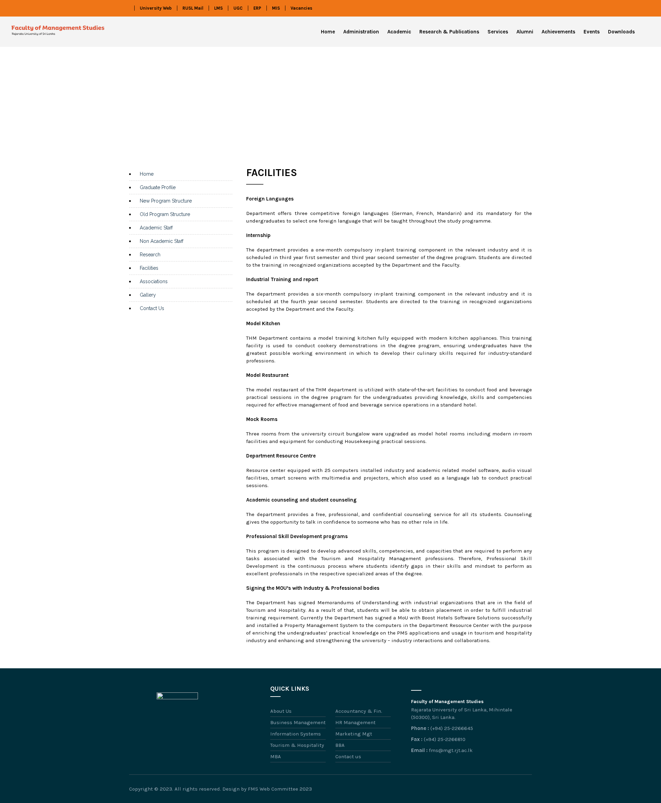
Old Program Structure (165, 214)
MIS (276, 8)
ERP (257, 8)
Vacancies (301, 8)
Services (497, 32)
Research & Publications (449, 32)
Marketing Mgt (353, 734)
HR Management (355, 722)
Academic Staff (156, 227)
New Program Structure (166, 201)
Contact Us (152, 308)
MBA (275, 756)
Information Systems (295, 734)
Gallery (148, 295)
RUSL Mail (192, 8)
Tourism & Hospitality (297, 745)
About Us (281, 711)
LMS (218, 8)
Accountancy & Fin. (358, 711)
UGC (238, 8)
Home (328, 32)
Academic (399, 32)
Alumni (524, 32)
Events (592, 32)
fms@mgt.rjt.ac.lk (451, 750)
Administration (361, 32)
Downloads (621, 32)
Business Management (298, 722)
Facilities (149, 268)
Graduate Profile (158, 187)
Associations (154, 281)
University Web (156, 8)
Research (150, 254)
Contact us (348, 756)
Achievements (558, 32)
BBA (340, 745)
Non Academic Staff (161, 241)
